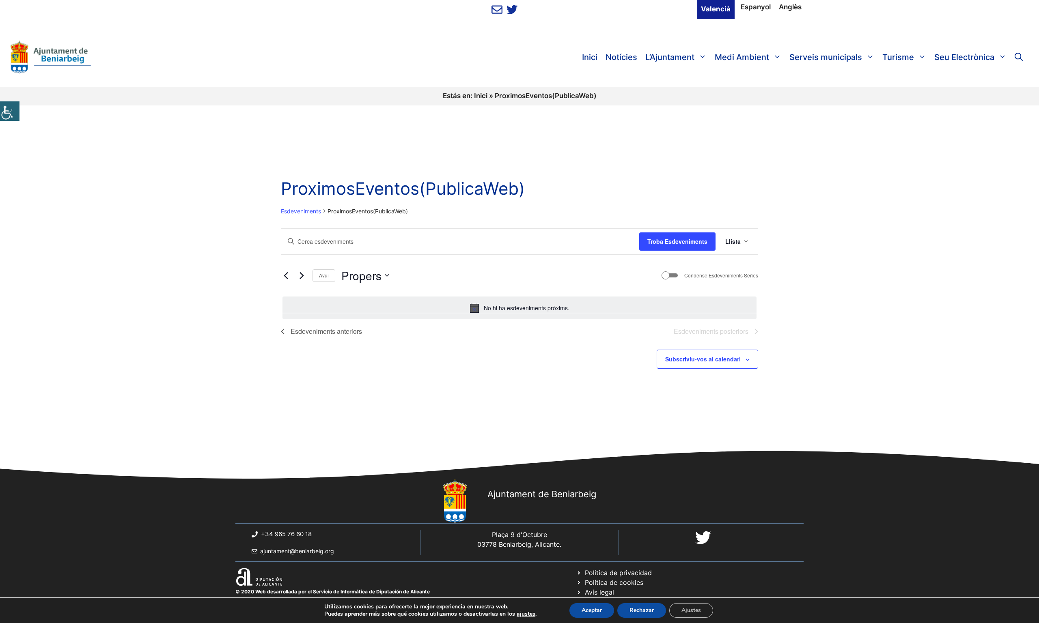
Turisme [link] (898, 57)
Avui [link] (324, 275)
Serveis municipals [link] (825, 57)
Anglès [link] (790, 7)
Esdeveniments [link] (301, 211)
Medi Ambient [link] (742, 57)
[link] (9, 111)
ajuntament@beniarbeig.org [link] (297, 551)
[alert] (519, 307)
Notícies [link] (621, 57)
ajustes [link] (526, 614)
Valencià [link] (716, 9)
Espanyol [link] (756, 7)
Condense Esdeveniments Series (721, 275)
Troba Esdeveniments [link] (677, 241)
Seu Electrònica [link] (964, 57)
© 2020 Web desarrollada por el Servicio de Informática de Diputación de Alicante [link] (332, 592)
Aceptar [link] (592, 610)
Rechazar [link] (641, 610)
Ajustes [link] (691, 610)
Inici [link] (589, 57)
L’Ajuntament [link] (669, 57)
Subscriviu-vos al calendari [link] (703, 359)
